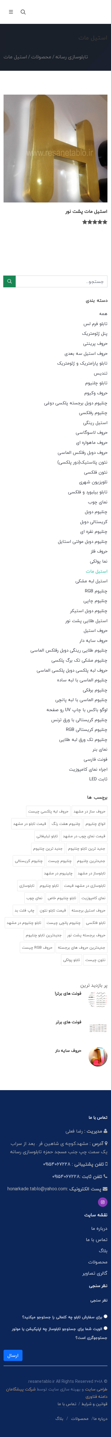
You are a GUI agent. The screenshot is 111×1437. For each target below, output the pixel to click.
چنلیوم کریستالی (29, 861)
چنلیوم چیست (60, 861)
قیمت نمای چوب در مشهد (84, 836)
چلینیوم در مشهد (58, 873)
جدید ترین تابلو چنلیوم (86, 848)
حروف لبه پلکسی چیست (48, 811)
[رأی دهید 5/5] (84, 222)
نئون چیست (95, 960)
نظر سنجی (98, 1300)
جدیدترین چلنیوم (91, 861)
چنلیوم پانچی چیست (63, 922)
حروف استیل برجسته (88, 910)
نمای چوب (34, 898)
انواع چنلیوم (95, 823)
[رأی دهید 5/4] (89, 222)
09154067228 (56, 1164)
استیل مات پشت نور (86, 211)
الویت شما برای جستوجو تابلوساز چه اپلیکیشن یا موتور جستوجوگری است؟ (59, 1333)
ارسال (13, 1355)
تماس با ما (96, 1239)
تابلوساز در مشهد (91, 873)
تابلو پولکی (71, 960)
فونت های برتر (68, 1022)
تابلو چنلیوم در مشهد (24, 922)
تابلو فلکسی (95, 922)
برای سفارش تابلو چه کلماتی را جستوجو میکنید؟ (63, 1317)
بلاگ (103, 1251)
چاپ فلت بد (24, 910)
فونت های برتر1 (68, 993)
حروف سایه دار (68, 1050)
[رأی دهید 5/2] (99, 222)
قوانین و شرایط (94, 1404)
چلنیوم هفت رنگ (66, 823)
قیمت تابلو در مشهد (29, 823)
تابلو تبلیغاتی (47, 836)
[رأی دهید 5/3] (94, 222)
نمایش (55, 191)
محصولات (97, 1262)
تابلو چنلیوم (49, 885)
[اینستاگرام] (102, 1202)
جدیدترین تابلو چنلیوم (44, 935)
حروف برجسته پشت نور (86, 935)
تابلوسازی (26, 885)
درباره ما (99, 1228)
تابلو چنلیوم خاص (62, 898)
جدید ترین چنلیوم (48, 848)
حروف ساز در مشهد (89, 811)
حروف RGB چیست (37, 947)
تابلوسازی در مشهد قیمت (84, 885)
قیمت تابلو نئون (53, 910)
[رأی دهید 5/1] (104, 222)
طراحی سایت (96, 1389)
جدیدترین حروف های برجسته (81, 947)
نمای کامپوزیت (93, 898)
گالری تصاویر (94, 1273)
